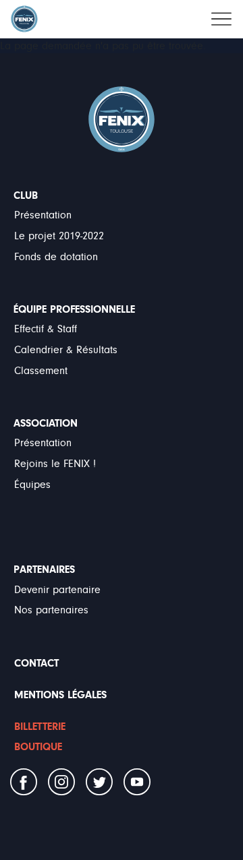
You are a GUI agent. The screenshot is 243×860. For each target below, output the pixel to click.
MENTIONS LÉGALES (60, 695)
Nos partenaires (51, 610)
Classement (41, 371)
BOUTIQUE (38, 747)
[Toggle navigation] (221, 18)
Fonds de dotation (56, 257)
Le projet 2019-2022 (59, 236)
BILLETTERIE (39, 726)
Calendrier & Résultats (65, 350)
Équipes (32, 485)
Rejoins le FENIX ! (55, 464)
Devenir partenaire (57, 590)
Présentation (43, 215)
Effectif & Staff (45, 329)
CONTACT (36, 663)
